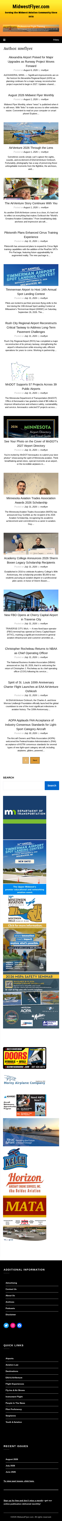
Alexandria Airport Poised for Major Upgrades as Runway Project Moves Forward (31, 62)
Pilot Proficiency (14, 1409)
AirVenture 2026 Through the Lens (31, 147)
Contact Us (11, 1289)
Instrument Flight (14, 1396)
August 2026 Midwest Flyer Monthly (31, 95)
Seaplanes (11, 1416)
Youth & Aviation (14, 1422)
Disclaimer (11, 1314)
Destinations (12, 1371)
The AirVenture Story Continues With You (31, 203)
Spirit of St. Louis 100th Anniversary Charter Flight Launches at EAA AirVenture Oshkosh (31, 687)
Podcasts (10, 1308)
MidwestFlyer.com (31, 7)
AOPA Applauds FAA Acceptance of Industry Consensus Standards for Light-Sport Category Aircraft (31, 725)
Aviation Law (12, 1365)
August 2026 (12, 1459)
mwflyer (45, 70)
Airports (10, 1358)
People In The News (15, 1403)
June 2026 (11, 1472)
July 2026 (10, 1465)
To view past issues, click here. (19, 1481)
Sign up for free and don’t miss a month (23, 1500)
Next (35, 760)
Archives (10, 1302)
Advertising (11, 1283)
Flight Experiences (15, 1384)
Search (8, 777)
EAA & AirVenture (14, 1377)
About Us (10, 1295)
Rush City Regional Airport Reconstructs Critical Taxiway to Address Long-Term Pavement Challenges (31, 327)
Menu (56, 39)
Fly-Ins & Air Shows (15, 1390)
